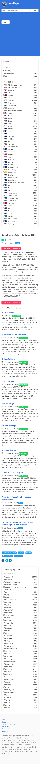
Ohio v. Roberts (8, 359)
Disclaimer (6, 727)
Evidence (21, 552)
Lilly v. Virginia (7, 381)
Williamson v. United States (13, 335)
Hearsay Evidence (7, 556)
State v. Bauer (7, 312)
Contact (5, 731)
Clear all (7, 67)
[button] (2, 560)
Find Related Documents (11, 249)
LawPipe (13, 3)
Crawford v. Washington (12, 472)
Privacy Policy (7, 729)
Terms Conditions (8, 724)
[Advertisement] (20, 40)
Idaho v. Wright (8, 403)
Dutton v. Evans (8, 450)
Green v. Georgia (8, 426)
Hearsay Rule (18, 556)
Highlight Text (10, 239)
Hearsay (28, 552)
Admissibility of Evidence (9, 552)
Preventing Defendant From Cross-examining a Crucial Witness (17, 523)
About (4, 720)
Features (5, 722)
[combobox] (20, 10)
